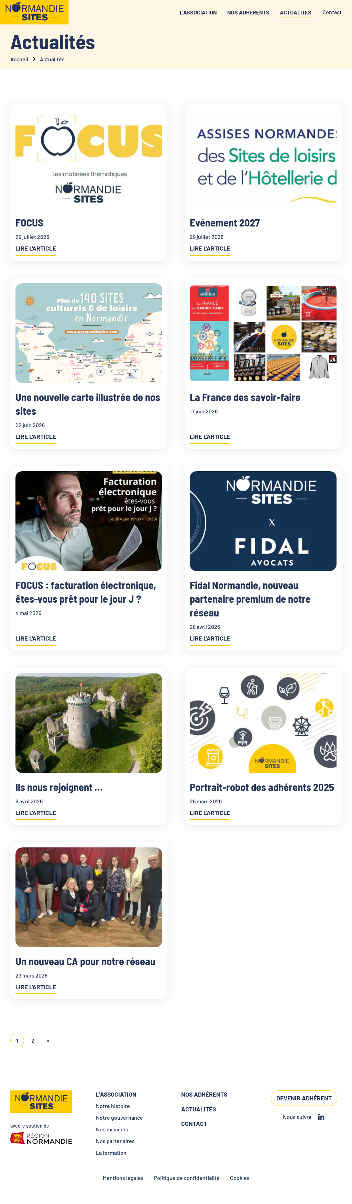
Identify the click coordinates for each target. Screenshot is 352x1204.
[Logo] (34, 12)
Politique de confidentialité (187, 1177)
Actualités (295, 12)
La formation (111, 1152)
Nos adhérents (248, 12)
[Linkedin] (321, 1117)
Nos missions (112, 1129)
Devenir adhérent (304, 1098)
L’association (198, 12)
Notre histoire (113, 1105)
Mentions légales (123, 1177)
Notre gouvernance (119, 1117)
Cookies (240, 1177)
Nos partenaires (115, 1141)
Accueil (19, 59)
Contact (194, 1123)
